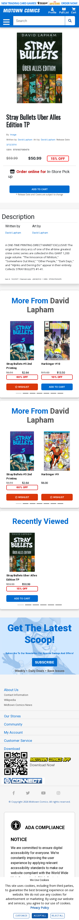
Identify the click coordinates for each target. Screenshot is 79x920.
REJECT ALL (58, 916)
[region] (8, 346)
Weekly (20, 670)
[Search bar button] (70, 20)
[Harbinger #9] (57, 450)
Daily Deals (36, 670)
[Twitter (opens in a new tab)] (28, 793)
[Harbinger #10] (57, 340)
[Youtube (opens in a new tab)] (43, 793)
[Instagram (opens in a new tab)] (58, 793)
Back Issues (55, 670)
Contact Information (16, 694)
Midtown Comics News (18, 705)
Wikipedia (10, 699)
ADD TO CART (40, 189)
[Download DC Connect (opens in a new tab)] (41, 781)
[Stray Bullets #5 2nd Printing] (22, 340)
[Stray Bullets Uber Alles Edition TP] (22, 552)
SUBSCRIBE (44, 662)
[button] (52, 11)
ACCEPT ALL (40, 916)
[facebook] (14, 793)
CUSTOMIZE (21, 916)
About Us (11, 690)
